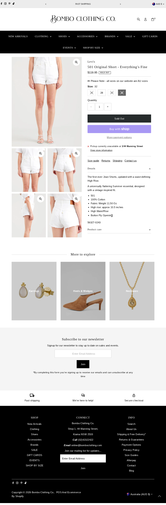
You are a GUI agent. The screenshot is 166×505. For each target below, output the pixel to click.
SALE (129, 36)
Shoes (63, 36)
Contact (131, 465)
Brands (110, 36)
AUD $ (159, 4)
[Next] (120, 4)
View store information (101, 150)
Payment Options (131, 444)
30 (113, 93)
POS (59, 492)
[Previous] (45, 4)
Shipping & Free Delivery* (131, 434)
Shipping (117, 160)
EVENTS (68, 47)
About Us (131, 429)
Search (131, 424)
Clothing (42, 36)
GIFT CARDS (150, 36)
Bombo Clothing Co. (43, 492)
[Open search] (138, 19)
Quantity (92, 100)
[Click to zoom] (76, 62)
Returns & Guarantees (131, 439)
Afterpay (131, 460)
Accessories (86, 36)
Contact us (130, 160)
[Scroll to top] (159, 496)
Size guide (93, 160)
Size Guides (131, 455)
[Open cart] (152, 19)
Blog (131, 470)
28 (101, 92)
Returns (105, 160)
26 (93, 93)
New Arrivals (18, 36)
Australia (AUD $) (140, 494)
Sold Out (119, 118)
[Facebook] (1, 4)
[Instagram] (5, 4)
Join (83, 364)
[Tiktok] (13, 4)
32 (123, 93)
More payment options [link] (119, 137)
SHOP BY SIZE (92, 47)
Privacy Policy (131, 450)
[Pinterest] (9, 4)
